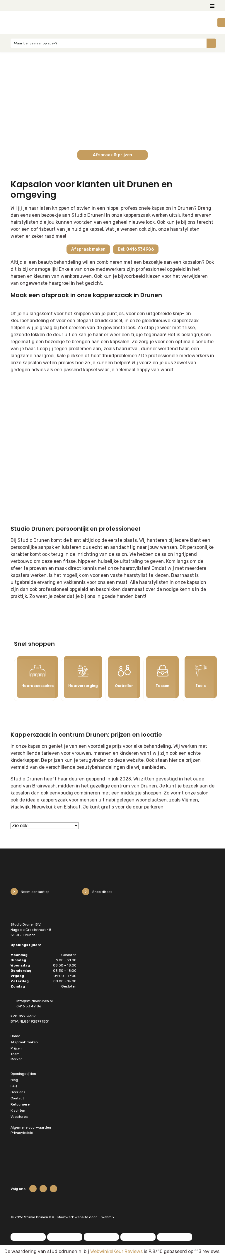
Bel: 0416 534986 (136, 249)
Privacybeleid (22, 1133)
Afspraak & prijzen (112, 154)
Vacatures (19, 1117)
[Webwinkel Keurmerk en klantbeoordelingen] (60, 1161)
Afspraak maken (88, 249)
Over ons (18, 1092)
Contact (17, 1098)
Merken (17, 1059)
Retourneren (21, 1104)
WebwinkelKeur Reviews (116, 1251)
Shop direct (102, 892)
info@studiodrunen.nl (34, 1001)
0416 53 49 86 (28, 1006)
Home (15, 1036)
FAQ (14, 1086)
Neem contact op (35, 892)
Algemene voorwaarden (31, 1127)
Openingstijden (23, 1074)
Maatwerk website (72, 1217)
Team (15, 1054)
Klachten (18, 1110)
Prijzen (16, 1048)
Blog (14, 1080)
